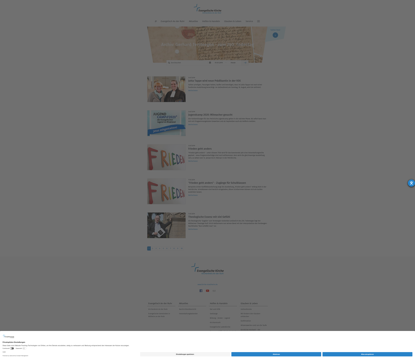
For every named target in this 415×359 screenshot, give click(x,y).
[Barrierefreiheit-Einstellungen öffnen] (411, 183)
